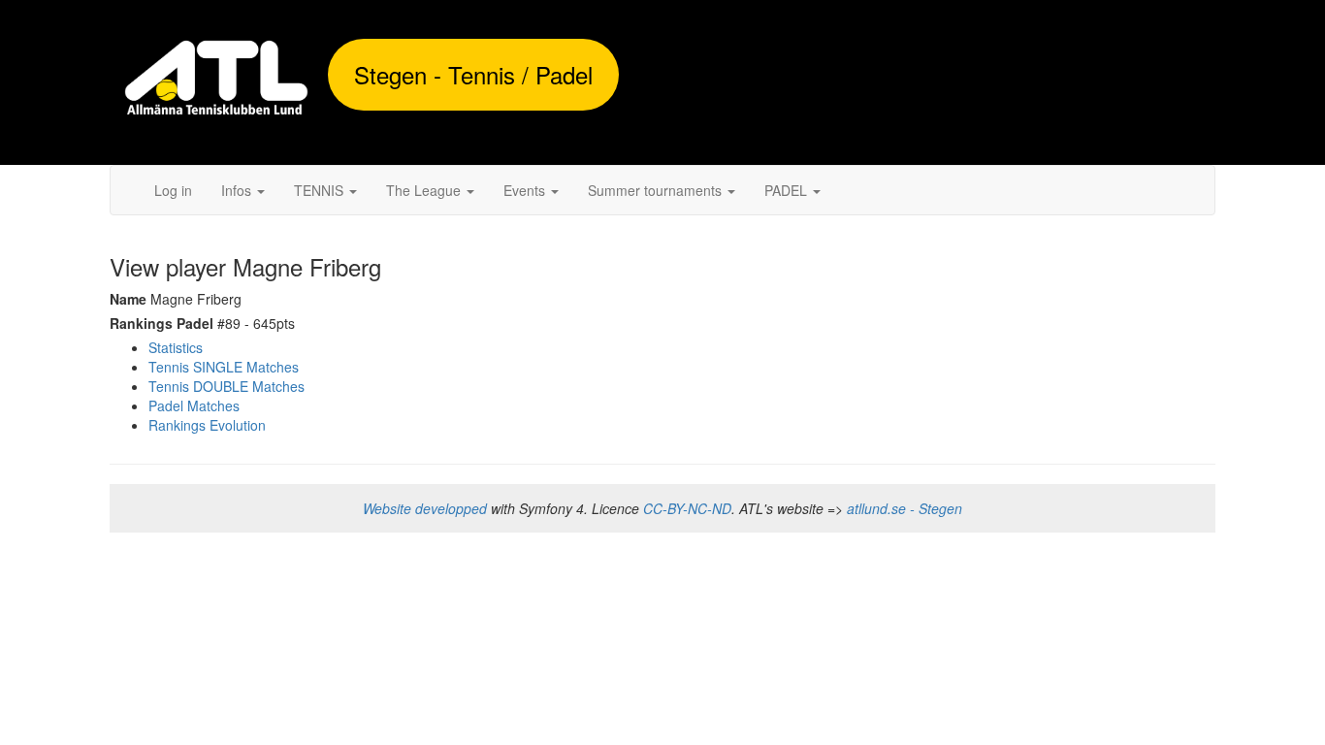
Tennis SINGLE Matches (223, 366)
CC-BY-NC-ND (687, 508)
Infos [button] (238, 190)
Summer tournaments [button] (657, 190)
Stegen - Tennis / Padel (473, 74)
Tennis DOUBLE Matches (226, 386)
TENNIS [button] (320, 190)
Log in (173, 190)
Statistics (175, 347)
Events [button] (526, 190)
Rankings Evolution (207, 425)
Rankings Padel (161, 323)
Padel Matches (194, 405)
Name (128, 298)
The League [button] (425, 190)
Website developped (425, 508)
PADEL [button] (787, 190)
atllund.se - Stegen (904, 508)
